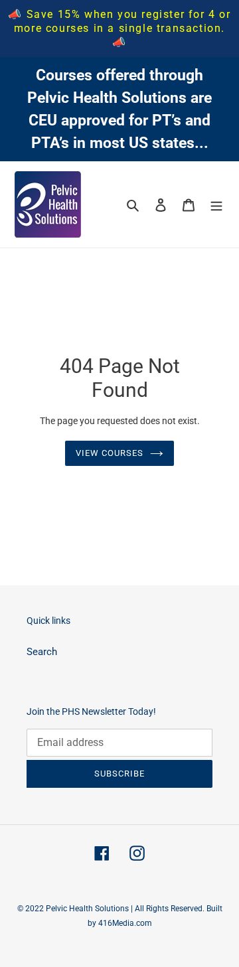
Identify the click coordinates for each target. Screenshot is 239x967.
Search (42, 652)
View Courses (109, 453)
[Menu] (216, 204)
